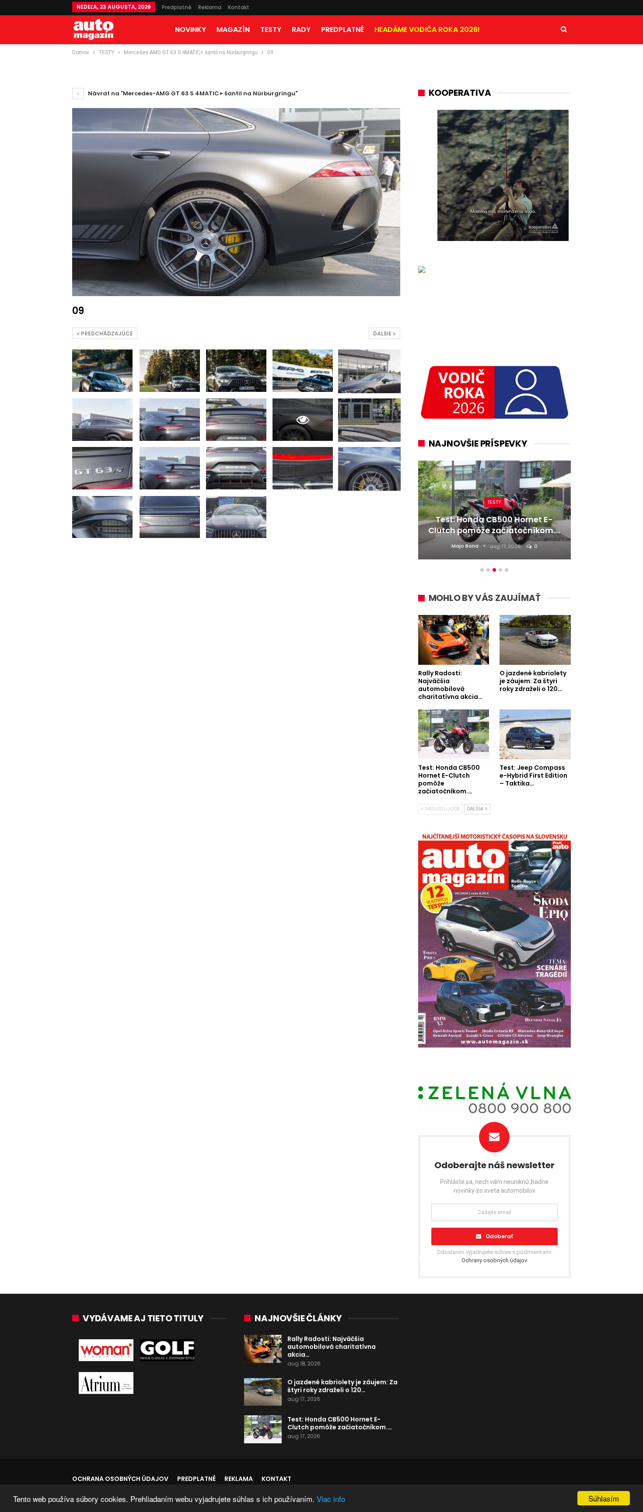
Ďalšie (383, 333)
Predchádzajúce (106, 333)
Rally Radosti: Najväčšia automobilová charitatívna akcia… (331, 1346)
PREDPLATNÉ (342, 29)
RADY (301, 29)
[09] (102, 370)
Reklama (209, 7)
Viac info (331, 1498)
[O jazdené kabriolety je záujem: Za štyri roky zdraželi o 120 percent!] (263, 1392)
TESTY (270, 29)
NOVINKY (190, 29)
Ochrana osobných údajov (120, 1478)
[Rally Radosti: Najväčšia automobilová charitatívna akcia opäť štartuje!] (263, 1349)
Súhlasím (603, 1498)
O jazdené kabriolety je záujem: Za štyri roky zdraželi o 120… (342, 1386)
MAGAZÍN (233, 29)
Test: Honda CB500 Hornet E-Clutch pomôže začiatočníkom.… (339, 1423)
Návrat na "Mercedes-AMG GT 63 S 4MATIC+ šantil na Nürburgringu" (192, 93)
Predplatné (177, 7)
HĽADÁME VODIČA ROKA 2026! (427, 29)
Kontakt (238, 7)
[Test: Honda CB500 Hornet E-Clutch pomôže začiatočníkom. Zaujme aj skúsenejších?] (263, 1429)
